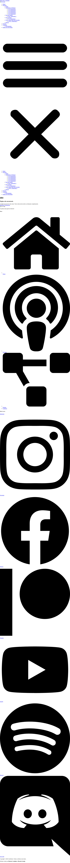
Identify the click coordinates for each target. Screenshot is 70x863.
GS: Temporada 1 (12, 9)
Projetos (4, 23)
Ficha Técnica (8, 17)
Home (4, 4)
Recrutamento (8, 26)
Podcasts (4, 5)
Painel (6, 6)
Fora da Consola (9, 15)
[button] (35, 99)
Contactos (5, 25)
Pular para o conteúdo (4, 0)
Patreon (7, 22)
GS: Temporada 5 (12, 14)
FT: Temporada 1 (12, 18)
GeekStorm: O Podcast (10, 7)
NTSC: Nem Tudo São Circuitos (12, 20)
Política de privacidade (8, 27)
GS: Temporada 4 (12, 12)
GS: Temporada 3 (12, 11)
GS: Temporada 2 (12, 10)
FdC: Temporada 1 (12, 16)
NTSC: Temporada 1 (12, 21)
